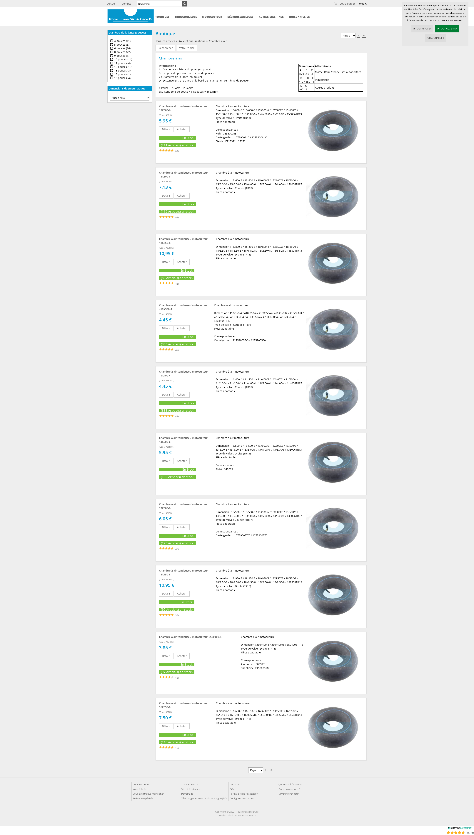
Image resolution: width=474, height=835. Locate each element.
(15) (177, 677)
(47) (177, 549)
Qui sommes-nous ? (289, 789)
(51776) (470, 832)
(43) (177, 416)
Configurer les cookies (242, 798)
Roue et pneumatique (192, 41)
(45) (177, 350)
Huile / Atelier (299, 17)
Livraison (235, 784)
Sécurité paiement (191, 789)
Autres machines (271, 17)
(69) (177, 151)
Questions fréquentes (290, 784)
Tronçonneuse (186, 17)
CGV (232, 789)
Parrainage (187, 793)
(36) (177, 615)
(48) (177, 283)
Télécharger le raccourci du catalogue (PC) (204, 798)
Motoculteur (212, 17)
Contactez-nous (141, 784)
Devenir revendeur (288, 793)
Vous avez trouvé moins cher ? (149, 793)
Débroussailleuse (240, 17)
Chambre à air (218, 41)
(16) (177, 748)
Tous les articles (165, 41)
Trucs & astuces (189, 784)
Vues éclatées (140, 789)
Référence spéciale (143, 798)
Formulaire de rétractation (244, 793)
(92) (177, 217)
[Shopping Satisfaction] (460, 828)
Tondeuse (162, 17)
